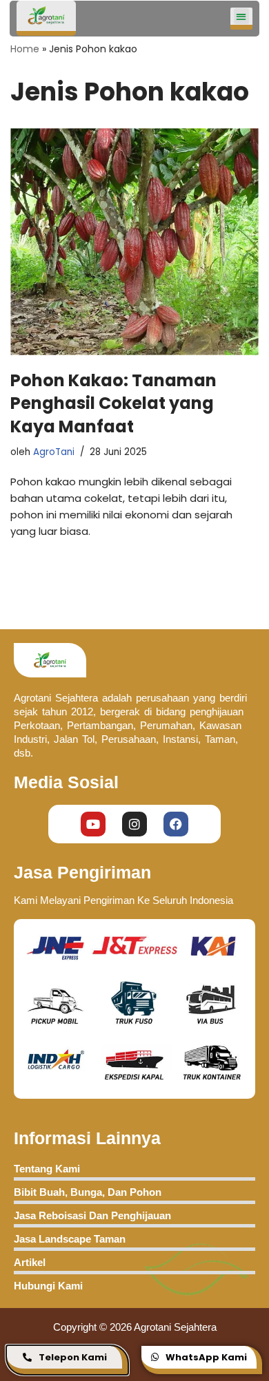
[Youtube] (93, 824)
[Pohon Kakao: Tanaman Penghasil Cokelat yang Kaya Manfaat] (134, 241)
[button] (242, 16)
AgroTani (53, 451)
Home (24, 49)
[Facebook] (175, 824)
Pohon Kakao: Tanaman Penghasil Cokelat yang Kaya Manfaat (113, 403)
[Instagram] (134, 824)
